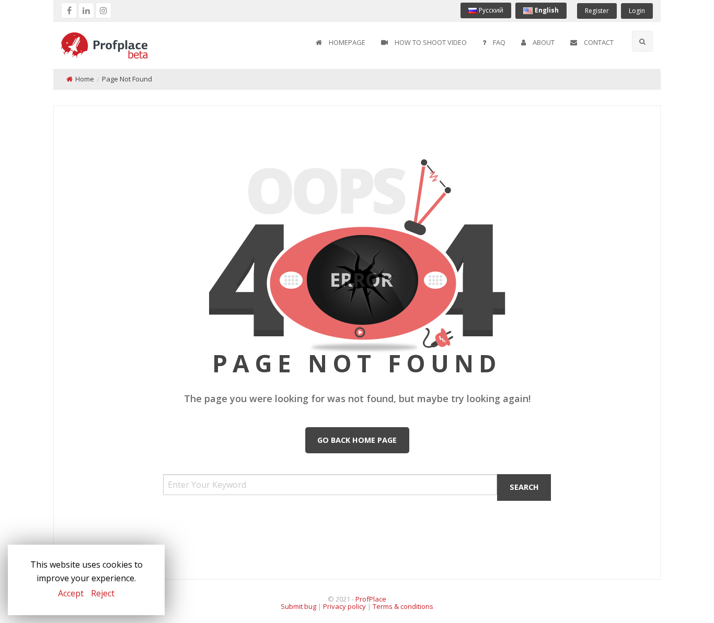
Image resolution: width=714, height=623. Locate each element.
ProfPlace (370, 599)
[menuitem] (340, 43)
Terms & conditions (403, 606)
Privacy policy (344, 606)
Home (84, 79)
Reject (102, 593)
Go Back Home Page (357, 440)
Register (597, 10)
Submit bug (298, 606)
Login (637, 10)
